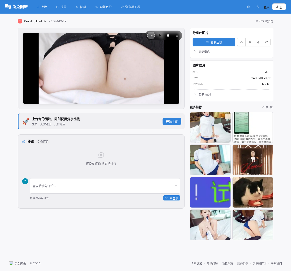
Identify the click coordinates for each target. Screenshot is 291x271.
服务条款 (242, 263)
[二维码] (249, 42)
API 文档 (197, 263)
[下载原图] (241, 42)
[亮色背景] (168, 35)
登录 (267, 7)
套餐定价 (106, 7)
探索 (63, 7)
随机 (83, 7)
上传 (44, 7)
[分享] (258, 42)
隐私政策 (227, 263)
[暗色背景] (159, 35)
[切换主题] (257, 6)
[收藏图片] (266, 42)
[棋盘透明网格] (176, 35)
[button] (232, 51)
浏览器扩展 (132, 7)
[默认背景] (151, 35)
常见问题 (212, 263)
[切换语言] (248, 6)
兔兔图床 (20, 6)
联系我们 (276, 263)
